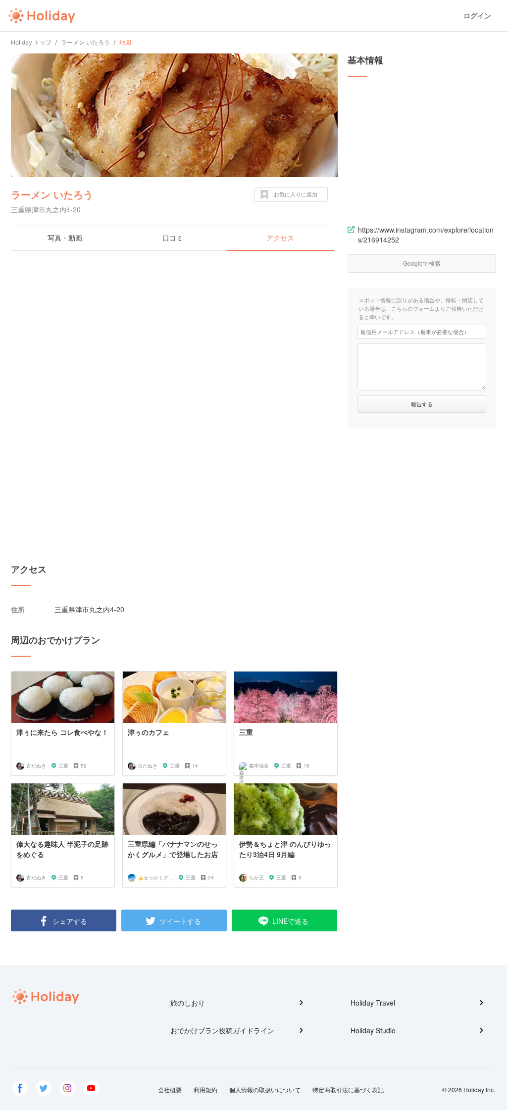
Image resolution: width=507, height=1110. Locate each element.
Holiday (41, 16)
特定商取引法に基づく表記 (348, 1089)
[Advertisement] (174, 330)
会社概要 (170, 1089)
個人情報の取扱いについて (265, 1089)
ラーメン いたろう (52, 194)
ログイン (477, 15)
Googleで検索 (422, 263)
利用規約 (205, 1089)
